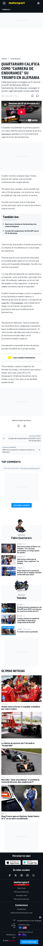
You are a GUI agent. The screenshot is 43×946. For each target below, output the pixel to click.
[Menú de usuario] (38, 3)
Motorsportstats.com (21, 899)
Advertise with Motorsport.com (21, 913)
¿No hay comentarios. (21, 468)
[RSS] (33, 875)
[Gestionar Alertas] (24, 426)
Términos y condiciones (14, 935)
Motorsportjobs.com (21, 892)
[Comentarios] (38, 96)
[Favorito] (32, 96)
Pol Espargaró (17, 303)
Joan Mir (5, 303)
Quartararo (6, 134)
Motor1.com (22, 888)
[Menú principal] (4, 3)
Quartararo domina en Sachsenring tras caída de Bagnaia (20, 225)
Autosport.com (21, 895)
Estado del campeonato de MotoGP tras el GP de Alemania (22, 232)
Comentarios (21, 909)
